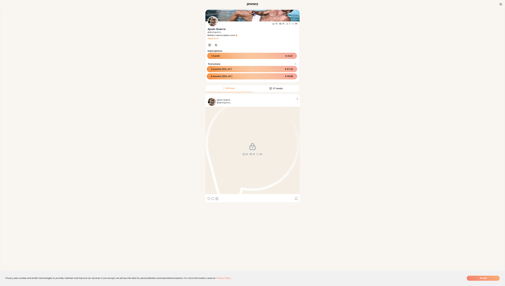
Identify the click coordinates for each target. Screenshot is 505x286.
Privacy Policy (223, 278)
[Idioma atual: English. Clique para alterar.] (501, 4)
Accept (483, 278)
